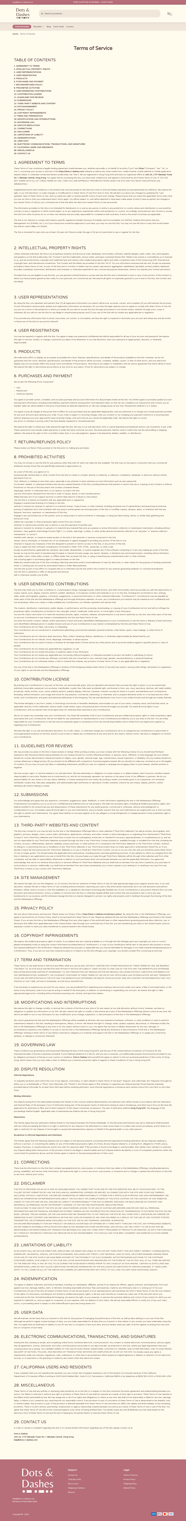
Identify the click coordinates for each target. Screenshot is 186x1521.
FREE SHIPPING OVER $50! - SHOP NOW (93, 2)
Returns (71, 1492)
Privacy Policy (129, 1479)
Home (15, 34)
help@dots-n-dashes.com (23, 2)
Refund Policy (129, 1488)
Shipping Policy (130, 1484)
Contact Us (73, 1475)
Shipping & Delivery (76, 1488)
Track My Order (74, 1479)
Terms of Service (130, 1475)
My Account (73, 1484)
